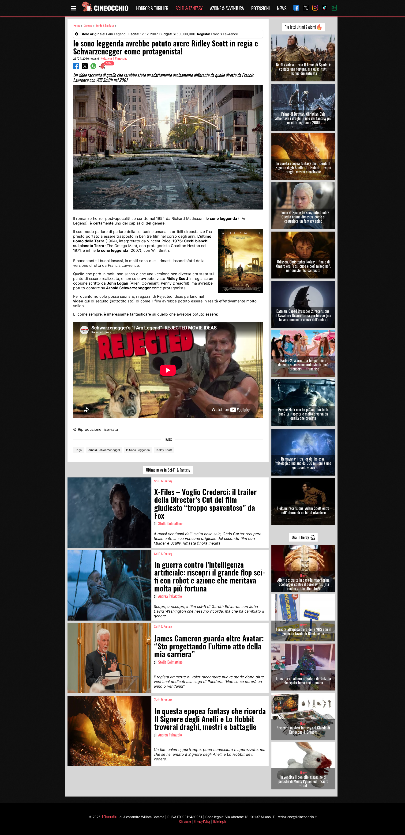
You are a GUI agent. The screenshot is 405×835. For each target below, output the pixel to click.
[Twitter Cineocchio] (304, 8)
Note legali (219, 821)
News (281, 8)
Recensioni (260, 8)
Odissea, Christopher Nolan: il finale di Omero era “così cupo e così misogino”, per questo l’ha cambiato (303, 266)
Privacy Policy (202, 821)
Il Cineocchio (108, 816)
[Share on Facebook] (76, 67)
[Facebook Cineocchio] (294, 8)
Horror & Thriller (152, 8)
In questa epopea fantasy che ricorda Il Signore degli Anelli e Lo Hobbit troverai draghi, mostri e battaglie (303, 167)
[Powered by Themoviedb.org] (332, 8)
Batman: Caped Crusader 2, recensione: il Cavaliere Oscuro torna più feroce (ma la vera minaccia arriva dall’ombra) (303, 315)
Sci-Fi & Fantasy (189, 8)
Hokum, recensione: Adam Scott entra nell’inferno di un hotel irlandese (303, 510)
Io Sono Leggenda (138, 450)
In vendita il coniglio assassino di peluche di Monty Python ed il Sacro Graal (303, 781)
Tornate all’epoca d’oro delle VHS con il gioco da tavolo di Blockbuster (303, 631)
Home (77, 25)
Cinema (88, 25)
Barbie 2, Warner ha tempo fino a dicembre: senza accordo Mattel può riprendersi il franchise (303, 365)
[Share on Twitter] (85, 67)
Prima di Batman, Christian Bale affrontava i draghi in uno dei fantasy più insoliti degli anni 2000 (303, 118)
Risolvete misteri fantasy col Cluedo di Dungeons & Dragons (303, 730)
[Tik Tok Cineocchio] (322, 8)
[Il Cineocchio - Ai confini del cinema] (104, 8)
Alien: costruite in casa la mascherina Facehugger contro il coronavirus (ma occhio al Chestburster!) (303, 584)
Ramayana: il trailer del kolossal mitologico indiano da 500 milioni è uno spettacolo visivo (303, 463)
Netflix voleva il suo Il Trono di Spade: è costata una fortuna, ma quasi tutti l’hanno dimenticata (303, 69)
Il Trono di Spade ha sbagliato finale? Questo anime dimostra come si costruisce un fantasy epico (303, 217)
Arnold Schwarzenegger (104, 450)
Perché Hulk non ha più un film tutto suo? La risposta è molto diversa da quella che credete (303, 414)
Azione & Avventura (227, 8)
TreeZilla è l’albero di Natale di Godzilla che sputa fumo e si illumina (303, 681)
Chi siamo (185, 821)
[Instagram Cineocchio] (313, 8)
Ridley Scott (164, 450)
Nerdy (303, 575)
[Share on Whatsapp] (93, 67)
